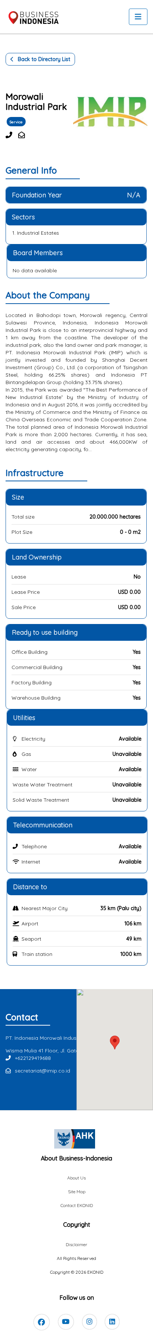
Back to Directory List (43, 59)
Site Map (76, 1191)
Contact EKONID (77, 1205)
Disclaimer (76, 1244)
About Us (76, 1178)
